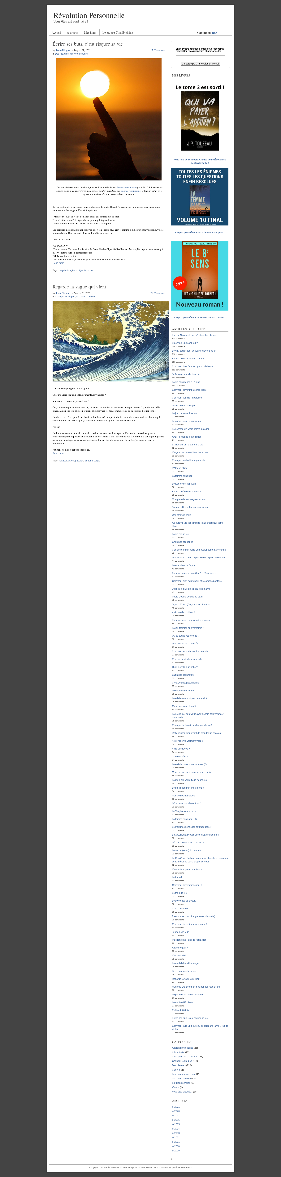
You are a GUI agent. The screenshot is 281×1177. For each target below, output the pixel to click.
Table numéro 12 (181, 756)
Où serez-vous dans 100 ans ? (188, 842)
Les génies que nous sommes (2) (189, 764)
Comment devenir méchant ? (187, 885)
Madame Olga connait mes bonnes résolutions (196, 986)
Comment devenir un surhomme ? (189, 924)
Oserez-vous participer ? (184, 405)
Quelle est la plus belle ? (185, 667)
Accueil (56, 32)
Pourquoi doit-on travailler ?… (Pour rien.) (193, 573)
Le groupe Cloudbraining (117, 32)
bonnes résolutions (127, 187)
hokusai (63, 460)
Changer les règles (65, 296)
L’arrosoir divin (179, 955)
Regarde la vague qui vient (79, 286)
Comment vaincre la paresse (187, 397)
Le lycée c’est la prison (184, 483)
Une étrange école (181, 515)
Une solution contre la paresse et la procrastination (198, 557)
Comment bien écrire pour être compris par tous (197, 581)
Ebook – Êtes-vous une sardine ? (189, 358)
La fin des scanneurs (183, 675)
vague (97, 460)
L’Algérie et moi (180, 468)
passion (79, 460)
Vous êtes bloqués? (182, 1091)
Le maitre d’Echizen (182, 1002)
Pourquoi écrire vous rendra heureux (191, 620)
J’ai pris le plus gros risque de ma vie (191, 589)
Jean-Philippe (63, 50)
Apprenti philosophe (182, 1048)
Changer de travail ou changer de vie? (192, 725)
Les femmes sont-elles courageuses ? (191, 827)
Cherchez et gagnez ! (183, 542)
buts (74, 270)
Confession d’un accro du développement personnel (199, 549)
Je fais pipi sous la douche (186, 374)
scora (90, 270)
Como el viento (180, 908)
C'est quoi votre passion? (185, 1056)
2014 (176, 1128)
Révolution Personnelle (89, 15)
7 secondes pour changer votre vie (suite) (193, 916)
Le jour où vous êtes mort (185, 413)
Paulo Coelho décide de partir (187, 596)
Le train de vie (179, 893)
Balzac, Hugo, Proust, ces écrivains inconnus (195, 834)
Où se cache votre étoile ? (185, 635)
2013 (176, 1133)
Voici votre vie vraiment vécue (187, 741)
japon (71, 460)
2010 (176, 1146)
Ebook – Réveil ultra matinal (186, 491)
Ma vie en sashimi (79, 53)
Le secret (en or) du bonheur (187, 850)
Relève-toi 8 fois (180, 1010)
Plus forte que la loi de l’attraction (189, 940)
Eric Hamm (162, 1167)
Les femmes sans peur (184, 1074)
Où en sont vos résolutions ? (186, 803)
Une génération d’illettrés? (186, 643)
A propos (72, 32)
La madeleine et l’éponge (185, 963)
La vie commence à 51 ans (186, 382)
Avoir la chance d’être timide (186, 437)
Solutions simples (181, 1083)
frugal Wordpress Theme (140, 1167)
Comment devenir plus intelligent (189, 390)
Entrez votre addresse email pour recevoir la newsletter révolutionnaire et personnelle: (200, 50)
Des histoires (62, 53)
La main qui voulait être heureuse (189, 780)
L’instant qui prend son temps (187, 869)
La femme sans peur (182, 476)
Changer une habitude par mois (188, 460)
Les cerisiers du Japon (184, 565)
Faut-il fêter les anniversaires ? (188, 628)
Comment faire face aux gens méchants (192, 366)
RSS (215, 33)
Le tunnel (177, 877)
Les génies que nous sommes (187, 421)
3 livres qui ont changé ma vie (187, 444)
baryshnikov (65, 270)
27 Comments (157, 50)
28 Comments (157, 293)
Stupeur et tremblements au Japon (190, 507)
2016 (176, 1120)
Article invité (178, 1052)
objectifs (82, 270)
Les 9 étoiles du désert (184, 900)
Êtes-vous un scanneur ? (185, 343)
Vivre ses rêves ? (181, 748)
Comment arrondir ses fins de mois (190, 651)
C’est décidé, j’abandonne (185, 682)
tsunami (88, 460)
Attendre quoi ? (180, 947)
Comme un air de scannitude (187, 659)
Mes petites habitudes (183, 795)
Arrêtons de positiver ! (183, 612)
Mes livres (90, 32)
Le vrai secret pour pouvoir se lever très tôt (194, 350)
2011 (176, 1142)
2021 (176, 1106)
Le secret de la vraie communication (191, 429)
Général (176, 1069)
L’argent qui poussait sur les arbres (190, 452)
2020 (176, 1111)
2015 (176, 1124)
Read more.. (59, 263)
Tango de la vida (180, 932)
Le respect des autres (183, 690)
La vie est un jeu (180, 534)
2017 (176, 1115)
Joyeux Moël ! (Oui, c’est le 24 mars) (191, 604)
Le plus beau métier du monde (188, 788)
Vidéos (175, 1087)
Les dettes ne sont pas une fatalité (189, 698)
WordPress (186, 1167)
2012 (176, 1137)
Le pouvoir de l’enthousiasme (187, 994)
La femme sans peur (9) (184, 819)
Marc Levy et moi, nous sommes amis (191, 772)
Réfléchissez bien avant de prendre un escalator (197, 733)
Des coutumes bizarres (184, 971)
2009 (176, 1150)
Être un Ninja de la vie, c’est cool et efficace (194, 335)
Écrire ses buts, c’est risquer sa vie (88, 43)
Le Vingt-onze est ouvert (184, 811)
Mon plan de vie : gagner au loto (188, 499)
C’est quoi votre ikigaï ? (184, 706)
